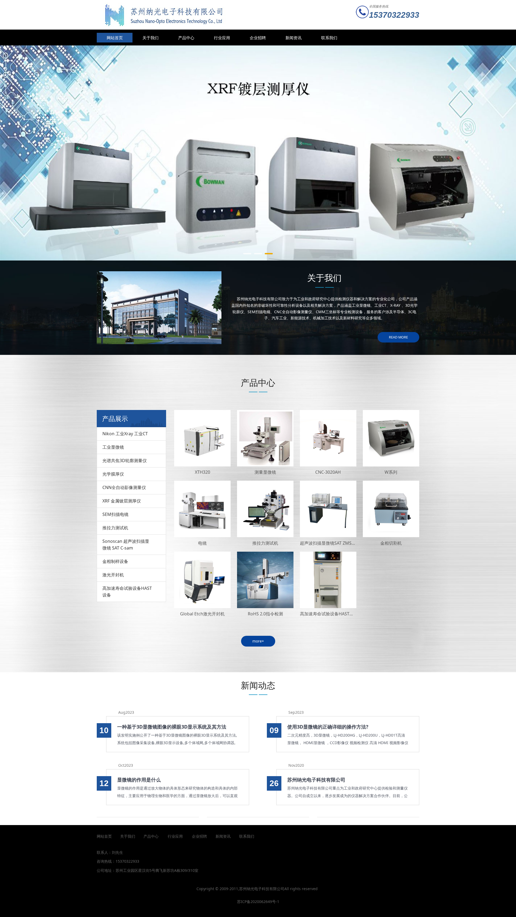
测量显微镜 (265, 472)
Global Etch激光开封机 (202, 614)
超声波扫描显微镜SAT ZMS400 (329, 543)
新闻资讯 (293, 37)
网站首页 (115, 37)
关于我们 (150, 37)
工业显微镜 (113, 447)
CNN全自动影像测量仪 (124, 487)
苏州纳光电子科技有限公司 (316, 779)
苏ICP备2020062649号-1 (258, 901)
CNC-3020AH (328, 472)
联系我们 (329, 37)
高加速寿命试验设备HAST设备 (127, 591)
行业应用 (222, 37)
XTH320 (202, 472)
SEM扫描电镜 (115, 514)
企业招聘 (258, 37)
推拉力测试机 (115, 528)
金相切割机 (391, 543)
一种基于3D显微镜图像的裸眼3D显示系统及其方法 (171, 726)
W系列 (391, 472)
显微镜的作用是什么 (139, 779)
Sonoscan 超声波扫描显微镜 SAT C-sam (125, 544)
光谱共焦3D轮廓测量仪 (124, 460)
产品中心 (186, 37)
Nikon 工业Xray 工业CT (125, 434)
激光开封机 (113, 575)
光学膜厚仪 (113, 474)
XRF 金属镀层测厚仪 (121, 501)
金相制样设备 (115, 561)
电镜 (202, 543)
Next (408, 153)
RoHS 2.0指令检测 (265, 614)
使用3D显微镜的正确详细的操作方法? (327, 726)
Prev (108, 153)
